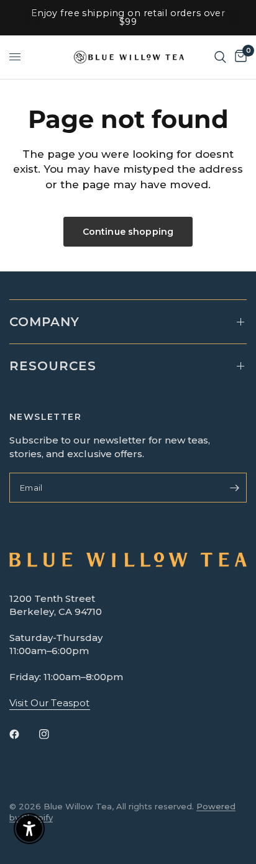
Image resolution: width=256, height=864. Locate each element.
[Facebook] (23, 734)
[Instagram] (52, 734)
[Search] (220, 57)
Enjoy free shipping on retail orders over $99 (128, 17)
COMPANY (44, 321)
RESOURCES (52, 365)
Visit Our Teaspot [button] (49, 703)
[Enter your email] (234, 487)
